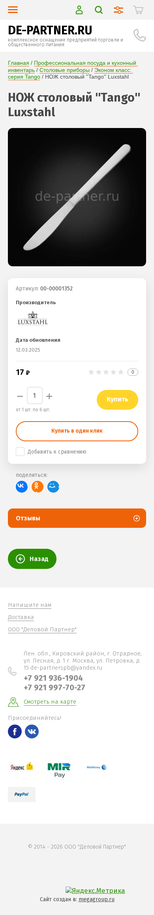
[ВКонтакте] (22, 487)
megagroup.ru (97, 899)
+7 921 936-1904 (53, 678)
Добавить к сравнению (57, 451)
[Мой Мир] (53, 487)
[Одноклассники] (37, 487)
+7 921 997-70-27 (54, 687)
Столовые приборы (64, 70)
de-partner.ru (50, 30)
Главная (18, 63)
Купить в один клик (77, 430)
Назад (39, 559)
